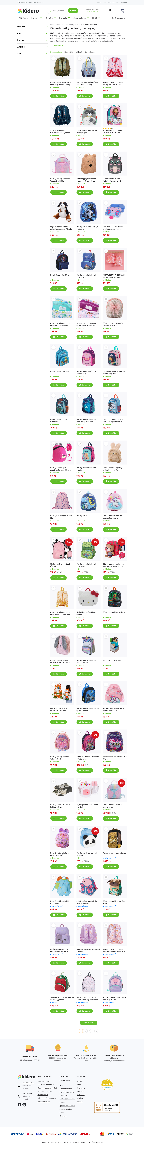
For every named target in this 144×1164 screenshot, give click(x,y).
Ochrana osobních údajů (47, 1088)
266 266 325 (92, 11)
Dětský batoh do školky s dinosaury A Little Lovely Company (60, 83)
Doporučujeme (56, 52)
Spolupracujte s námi (66, 1111)
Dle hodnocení (90, 52)
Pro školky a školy (67, 1092)
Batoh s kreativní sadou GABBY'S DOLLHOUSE (112, 131)
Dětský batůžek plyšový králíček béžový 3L (112, 469)
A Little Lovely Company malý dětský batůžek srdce (114, 950)
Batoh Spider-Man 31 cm (60, 275)
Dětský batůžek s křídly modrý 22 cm (112, 806)
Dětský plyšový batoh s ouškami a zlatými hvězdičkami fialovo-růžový (61, 854)
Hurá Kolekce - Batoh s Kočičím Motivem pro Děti (113, 180)
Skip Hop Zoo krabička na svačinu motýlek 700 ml (113, 228)
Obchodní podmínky (46, 1084)
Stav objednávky (44, 1081)
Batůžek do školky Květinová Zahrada (88, 950)
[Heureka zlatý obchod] (107, 1084)
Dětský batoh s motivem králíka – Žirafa (60, 806)
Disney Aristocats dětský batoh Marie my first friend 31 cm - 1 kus (88, 998)
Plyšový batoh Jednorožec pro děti (87, 806)
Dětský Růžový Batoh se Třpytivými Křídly (60, 180)
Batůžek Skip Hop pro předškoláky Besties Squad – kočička (61, 950)
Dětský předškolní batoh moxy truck (86, 276)
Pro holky (35, 18)
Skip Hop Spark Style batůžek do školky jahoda (62, 998)
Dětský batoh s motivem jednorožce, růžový (113, 517)
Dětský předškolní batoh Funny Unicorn (86, 661)
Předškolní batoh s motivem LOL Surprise (87, 758)
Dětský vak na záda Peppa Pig (61, 517)
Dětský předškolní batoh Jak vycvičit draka (87, 709)
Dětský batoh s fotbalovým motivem (87, 228)
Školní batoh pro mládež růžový (60, 565)
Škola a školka (80, 18)
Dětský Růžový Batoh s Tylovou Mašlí (59, 758)
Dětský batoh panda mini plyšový (86, 854)
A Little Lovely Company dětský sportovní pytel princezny (86, 324)
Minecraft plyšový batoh (112, 660)
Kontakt (124, 2)
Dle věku (49, 18)
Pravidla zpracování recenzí (67, 1104)
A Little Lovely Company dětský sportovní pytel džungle (60, 324)
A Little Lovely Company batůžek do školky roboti (60, 131)
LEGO (94, 18)
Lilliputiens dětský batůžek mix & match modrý (87, 83)
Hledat (73, 11)
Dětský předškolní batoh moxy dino (86, 565)
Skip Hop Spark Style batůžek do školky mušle (115, 998)
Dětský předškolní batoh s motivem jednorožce (86, 420)
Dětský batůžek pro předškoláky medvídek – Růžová (60, 469)
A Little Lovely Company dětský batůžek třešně (113, 83)
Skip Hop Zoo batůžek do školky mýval (86, 131)
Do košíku (60, 96)
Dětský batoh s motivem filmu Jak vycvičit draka (113, 420)
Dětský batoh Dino (84, 516)
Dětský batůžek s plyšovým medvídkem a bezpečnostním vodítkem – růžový (114, 565)
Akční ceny (23, 18)
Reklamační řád (44, 1101)
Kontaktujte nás (66, 1088)
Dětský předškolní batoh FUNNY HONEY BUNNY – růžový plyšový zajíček (60, 661)
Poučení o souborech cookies (67, 1097)
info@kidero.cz (28, 1082)
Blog (99, 2)
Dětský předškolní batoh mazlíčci (86, 469)
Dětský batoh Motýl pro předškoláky (86, 372)
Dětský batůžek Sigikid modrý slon (59, 902)
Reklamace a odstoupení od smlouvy (47, 1096)
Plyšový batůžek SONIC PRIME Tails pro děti (59, 709)
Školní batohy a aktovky (73, 25)
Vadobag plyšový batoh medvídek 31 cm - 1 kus (86, 180)
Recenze (63, 1116)
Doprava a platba (111, 2)
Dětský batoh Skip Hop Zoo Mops (114, 902)
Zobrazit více (55, 46)
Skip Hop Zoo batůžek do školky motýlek (86, 902)
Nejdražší (78, 52)
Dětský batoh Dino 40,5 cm (114, 612)
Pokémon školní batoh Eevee (114, 853)
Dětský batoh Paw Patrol (60, 371)
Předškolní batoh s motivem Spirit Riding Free (114, 372)
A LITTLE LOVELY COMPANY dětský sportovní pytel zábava (114, 276)
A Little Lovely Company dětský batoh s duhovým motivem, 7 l (60, 613)
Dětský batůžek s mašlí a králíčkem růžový (113, 324)
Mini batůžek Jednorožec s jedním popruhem (113, 709)
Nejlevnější (68, 52)
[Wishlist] (53, 58)
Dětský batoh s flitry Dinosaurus (58, 420)
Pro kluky (63, 18)
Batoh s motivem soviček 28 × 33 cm (114, 758)
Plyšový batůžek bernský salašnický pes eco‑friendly (61, 228)
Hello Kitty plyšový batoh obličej (86, 613)
